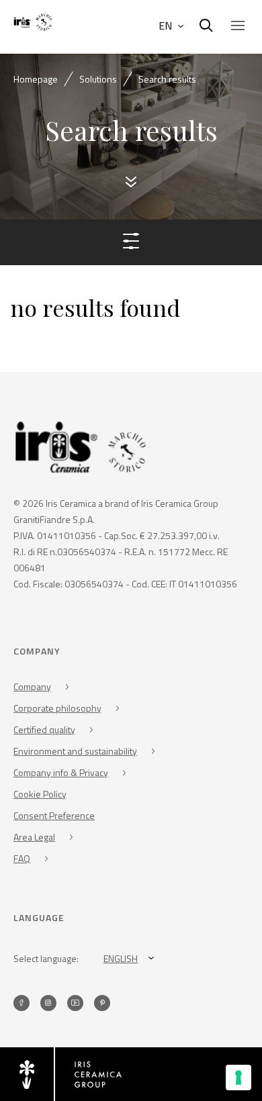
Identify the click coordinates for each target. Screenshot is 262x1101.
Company (32, 686)
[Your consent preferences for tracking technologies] (238, 1077)
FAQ (21, 858)
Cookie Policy (40, 794)
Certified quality (44, 729)
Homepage (35, 79)
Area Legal (34, 837)
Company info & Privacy (60, 772)
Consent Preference (54, 815)
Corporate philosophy (57, 708)
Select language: (46, 958)
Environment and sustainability (75, 751)
